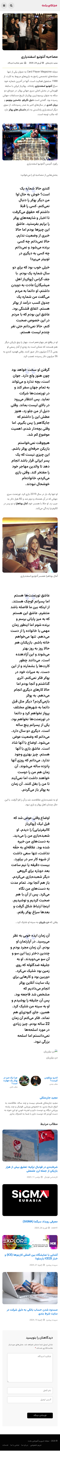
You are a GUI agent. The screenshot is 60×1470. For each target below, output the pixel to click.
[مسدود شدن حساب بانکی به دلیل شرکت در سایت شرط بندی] (30, 1288)
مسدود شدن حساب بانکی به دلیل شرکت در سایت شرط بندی (32, 1312)
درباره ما (24, 1445)
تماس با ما (14, 1445)
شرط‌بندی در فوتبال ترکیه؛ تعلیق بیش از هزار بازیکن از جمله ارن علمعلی (32, 1169)
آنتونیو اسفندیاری (43, 86)
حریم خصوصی (35, 1445)
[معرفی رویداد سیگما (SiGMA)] (30, 1200)
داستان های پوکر (17, 110)
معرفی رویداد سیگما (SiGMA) (40, 1222)
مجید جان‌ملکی (51, 63)
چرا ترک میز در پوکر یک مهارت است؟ (10, 1082)
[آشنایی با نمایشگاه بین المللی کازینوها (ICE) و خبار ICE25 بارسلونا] (30, 1242)
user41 (54, 1228)
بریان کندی (52, 105)
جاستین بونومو (13, 100)
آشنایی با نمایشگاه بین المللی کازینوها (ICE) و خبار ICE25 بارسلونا (31, 1257)
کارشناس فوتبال (51, 1177)
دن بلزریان (44, 922)
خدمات (5, 1445)
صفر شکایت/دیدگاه (15, 63)
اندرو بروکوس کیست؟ (51, 1081)
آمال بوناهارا (22, 504)
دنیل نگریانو (28, 100)
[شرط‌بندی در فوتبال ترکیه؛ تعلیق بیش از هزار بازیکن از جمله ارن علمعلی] (30, 1145)
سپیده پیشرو (52, 1265)
